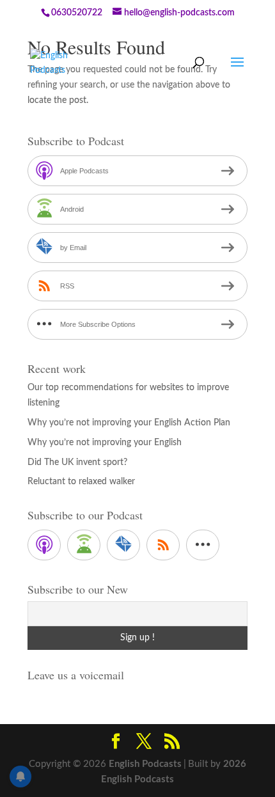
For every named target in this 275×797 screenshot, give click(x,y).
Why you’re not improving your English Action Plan (129, 422)
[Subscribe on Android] (83, 545)
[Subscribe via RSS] (163, 545)
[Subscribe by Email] (123, 545)
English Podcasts (145, 764)
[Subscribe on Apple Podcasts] (44, 545)
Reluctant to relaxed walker (81, 481)
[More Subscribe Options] (202, 545)
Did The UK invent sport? (77, 462)
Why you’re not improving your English (105, 442)
